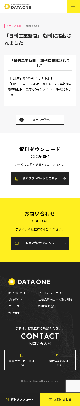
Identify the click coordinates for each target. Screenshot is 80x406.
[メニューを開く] (73, 6)
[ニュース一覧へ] (21, 120)
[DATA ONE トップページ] (17, 6)
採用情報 (44, 306)
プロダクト (15, 299)
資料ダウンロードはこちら (40, 178)
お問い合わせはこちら (40, 243)
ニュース (14, 306)
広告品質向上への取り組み (55, 299)
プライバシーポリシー (52, 293)
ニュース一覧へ (40, 119)
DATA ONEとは (16, 293)
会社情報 (14, 313)
